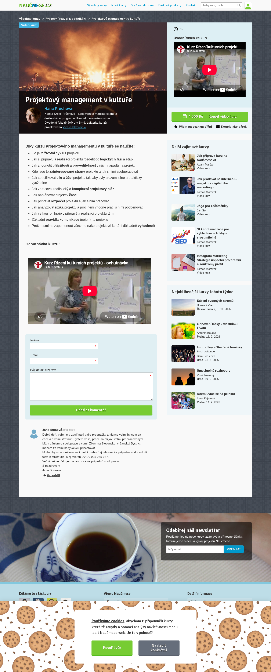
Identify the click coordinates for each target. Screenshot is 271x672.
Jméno (34, 340)
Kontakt (191, 5)
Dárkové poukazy (169, 5)
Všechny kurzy (97, 5)
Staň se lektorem (142, 5)
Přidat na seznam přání (195, 126)
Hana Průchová (58, 108)
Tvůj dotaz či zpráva (43, 369)
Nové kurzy (118, 5)
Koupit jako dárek (234, 126)
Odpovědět (53, 475)
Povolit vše (112, 647)
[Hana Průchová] (33, 115)
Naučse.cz (35, 5)
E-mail (34, 355)
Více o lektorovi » (74, 127)
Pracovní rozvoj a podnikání (66, 18)
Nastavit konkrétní (159, 647)
